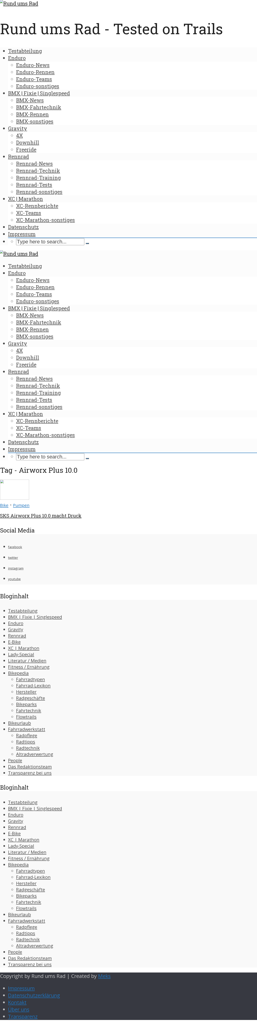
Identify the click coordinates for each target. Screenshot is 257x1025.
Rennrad (18, 156)
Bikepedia (18, 673)
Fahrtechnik (28, 710)
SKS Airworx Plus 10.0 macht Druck (41, 515)
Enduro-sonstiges (37, 86)
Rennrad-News (34, 163)
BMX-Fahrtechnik (38, 107)
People (15, 760)
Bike (4, 505)
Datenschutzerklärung (34, 995)
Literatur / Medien (27, 660)
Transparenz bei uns (30, 773)
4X (19, 135)
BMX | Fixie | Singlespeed (39, 93)
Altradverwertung (34, 754)
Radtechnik (28, 748)
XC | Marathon (25, 198)
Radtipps (25, 742)
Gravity (17, 128)
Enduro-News (33, 65)
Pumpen (21, 505)
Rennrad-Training (38, 177)
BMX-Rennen (32, 114)
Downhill (27, 142)
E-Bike (14, 642)
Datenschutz (23, 227)
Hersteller (26, 692)
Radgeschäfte (30, 698)
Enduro (17, 58)
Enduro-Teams (34, 79)
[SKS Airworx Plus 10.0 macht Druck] (14, 497)
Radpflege (26, 735)
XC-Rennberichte (37, 205)
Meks (104, 976)
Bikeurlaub (19, 723)
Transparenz (23, 1016)
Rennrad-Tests (34, 184)
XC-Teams (28, 212)
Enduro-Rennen (35, 72)
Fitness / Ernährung (29, 667)
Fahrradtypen (30, 679)
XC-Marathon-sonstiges (45, 219)
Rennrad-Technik (38, 170)
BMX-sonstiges (34, 121)
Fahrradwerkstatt (26, 729)
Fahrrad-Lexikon (33, 685)
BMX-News (30, 100)
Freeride (26, 149)
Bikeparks (26, 704)
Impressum (22, 234)
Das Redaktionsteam (30, 766)
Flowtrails (26, 717)
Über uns (18, 1009)
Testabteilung (25, 50)
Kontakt (17, 1002)
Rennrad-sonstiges (39, 191)
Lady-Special (21, 654)
